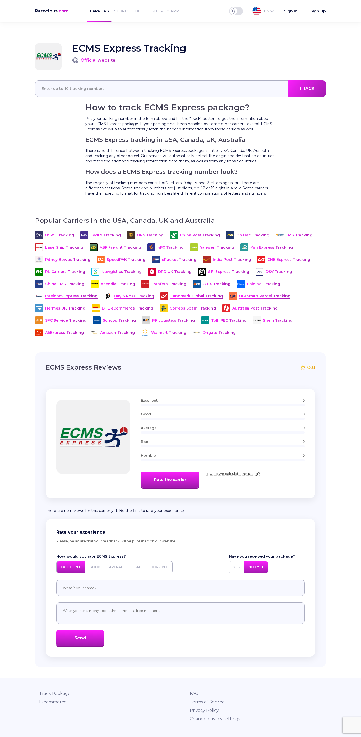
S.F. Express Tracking (228, 271)
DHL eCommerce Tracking (127, 308)
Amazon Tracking (117, 332)
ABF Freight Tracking (120, 247)
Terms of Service (207, 701)
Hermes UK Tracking (65, 308)
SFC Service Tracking (65, 320)
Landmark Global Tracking (196, 296)
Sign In (291, 11)
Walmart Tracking (168, 332)
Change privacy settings (215, 718)
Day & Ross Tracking (134, 296)
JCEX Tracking (216, 283)
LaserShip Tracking (64, 247)
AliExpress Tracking (64, 332)
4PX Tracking (171, 247)
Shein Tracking (278, 320)
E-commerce (53, 701)
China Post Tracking (200, 235)
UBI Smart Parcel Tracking (264, 296)
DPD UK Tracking (175, 271)
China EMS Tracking (64, 283)
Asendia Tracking (118, 283)
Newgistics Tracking (121, 271)
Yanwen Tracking (217, 247)
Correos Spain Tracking (193, 308)
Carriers (99, 11)
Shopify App (165, 11)
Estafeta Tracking (168, 283)
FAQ (194, 693)
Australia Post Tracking (255, 308)
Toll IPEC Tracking (229, 320)
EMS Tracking (299, 235)
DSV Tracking (279, 271)
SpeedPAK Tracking (126, 259)
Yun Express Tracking (272, 247)
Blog (140, 11)
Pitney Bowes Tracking (67, 259)
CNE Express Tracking (288, 259)
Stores (122, 11)
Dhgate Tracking (219, 332)
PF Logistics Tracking (173, 320)
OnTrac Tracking (252, 235)
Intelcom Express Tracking (71, 296)
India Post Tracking (232, 259)
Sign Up (318, 11)
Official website (98, 60)
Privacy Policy (204, 710)
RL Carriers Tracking (65, 271)
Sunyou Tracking (119, 320)
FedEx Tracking (105, 235)
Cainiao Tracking (263, 283)
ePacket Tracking (179, 259)
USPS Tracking (59, 235)
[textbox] (180, 88)
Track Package (55, 693)
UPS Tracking (150, 235)
